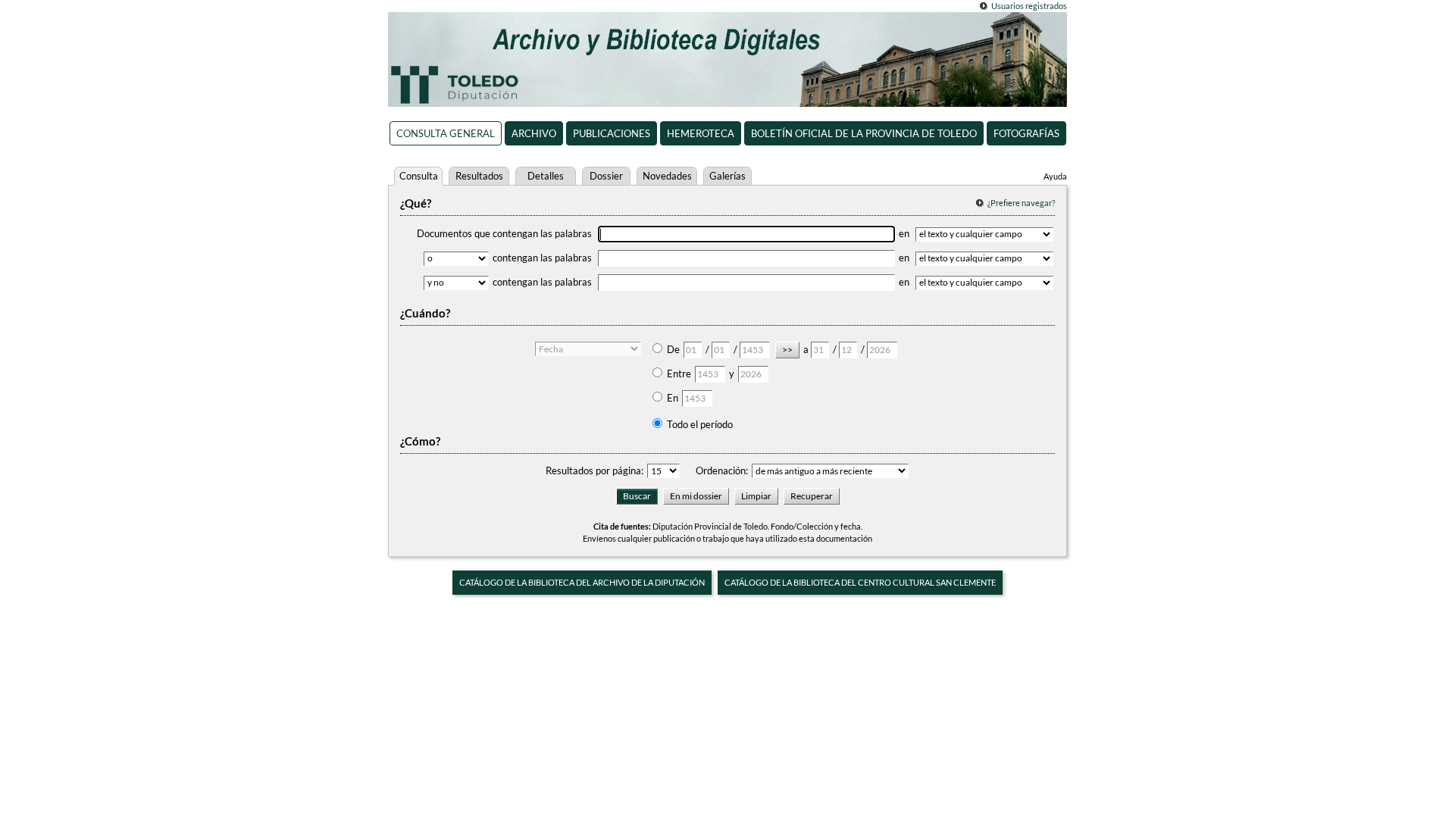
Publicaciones (611, 133)
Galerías (727, 176)
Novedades (667, 176)
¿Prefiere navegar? (1021, 203)
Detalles (545, 176)
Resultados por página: (594, 470)
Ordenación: (722, 470)
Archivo (534, 133)
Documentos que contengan (504, 233)
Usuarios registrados (1029, 6)
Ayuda (1055, 176)
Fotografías (1026, 133)
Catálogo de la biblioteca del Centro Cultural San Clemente (860, 582)
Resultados (479, 176)
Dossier (606, 176)
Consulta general (445, 133)
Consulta (418, 176)
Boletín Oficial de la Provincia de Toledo (864, 133)
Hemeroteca (700, 133)
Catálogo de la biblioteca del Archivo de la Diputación (582, 582)
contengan (542, 258)
